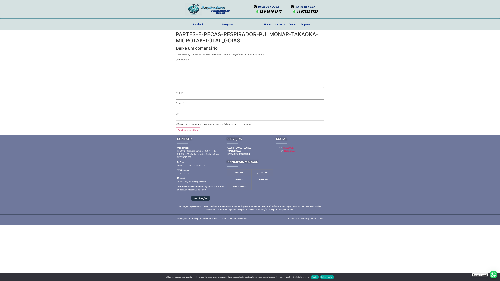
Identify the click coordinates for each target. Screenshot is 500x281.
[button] (280, 24)
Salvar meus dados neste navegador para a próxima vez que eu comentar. (215, 124)
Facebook (198, 24)
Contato (293, 24)
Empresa (305, 24)
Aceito (315, 277)
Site (178, 114)
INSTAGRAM (290, 151)
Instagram (227, 24)
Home (267, 24)
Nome (179, 93)
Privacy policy (327, 277)
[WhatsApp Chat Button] (493, 274)
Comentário (182, 60)
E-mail (180, 103)
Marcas (278, 24)
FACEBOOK (288, 148)
